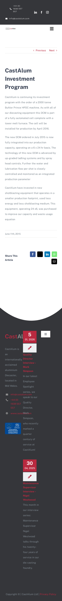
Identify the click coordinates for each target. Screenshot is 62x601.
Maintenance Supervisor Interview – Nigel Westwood (31, 491)
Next (52, 50)
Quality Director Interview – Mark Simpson (29, 362)
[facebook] (41, 12)
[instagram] (47, 12)
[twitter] (53, 12)
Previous (41, 50)
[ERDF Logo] (13, 424)
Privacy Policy (48, 594)
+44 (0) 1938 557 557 (16, 404)
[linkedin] (35, 12)
